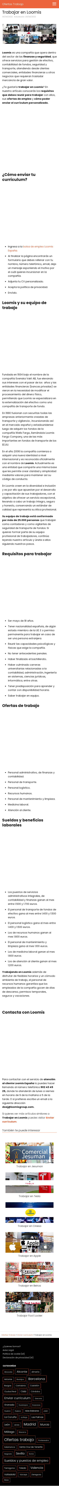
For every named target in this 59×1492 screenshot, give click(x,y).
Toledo (22, 1468)
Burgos (7, 1385)
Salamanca (9, 1447)
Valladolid (9, 1474)
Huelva (7, 1411)
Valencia (36, 1468)
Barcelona (36, 1379)
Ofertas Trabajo (12, 4)
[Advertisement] (29, 137)
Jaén (45, 1411)
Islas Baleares (32, 1410)
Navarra (22, 1432)
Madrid (30, 1424)
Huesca (18, 1411)
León (7, 1424)
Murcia (44, 1424)
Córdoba (35, 1391)
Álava (6, 1480)
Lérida (16, 1425)
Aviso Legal (8, 1350)
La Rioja (24, 1417)
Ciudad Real (10, 1391)
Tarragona (9, 1468)
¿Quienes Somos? (12, 1346)
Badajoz (20, 1379)
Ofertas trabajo (19, 1439)
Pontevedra (43, 1440)
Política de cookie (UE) (14, 1353)
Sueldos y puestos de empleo (26, 1460)
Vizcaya (23, 1474)
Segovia (8, 1454)
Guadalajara (23, 1405)
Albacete (8, 1372)
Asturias (8, 1379)
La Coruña (10, 1417)
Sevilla (20, 1453)
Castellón (34, 1385)
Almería (35, 1371)
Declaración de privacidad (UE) (18, 1357)
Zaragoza (36, 1474)
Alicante (22, 1372)
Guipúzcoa (36, 1405)
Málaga (9, 1432)
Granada (9, 1404)
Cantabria (21, 1385)
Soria (31, 1454)
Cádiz (23, 1391)
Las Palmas (37, 1417)
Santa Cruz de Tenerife (31, 1447)
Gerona (38, 1398)
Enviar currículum (17, 1398)
